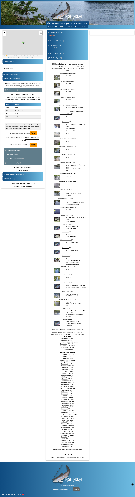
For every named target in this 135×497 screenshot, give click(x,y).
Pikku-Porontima (64, 375)
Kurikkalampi (64, 409)
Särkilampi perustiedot (11, 74)
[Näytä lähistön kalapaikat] (18, 494)
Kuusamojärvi (63, 345)
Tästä (33, 133)
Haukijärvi (64, 397)
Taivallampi (64, 442)
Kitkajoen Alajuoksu (65, 215)
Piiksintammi (65, 291)
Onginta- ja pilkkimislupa (12, 150)
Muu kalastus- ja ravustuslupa (14, 158)
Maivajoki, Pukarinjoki (66, 240)
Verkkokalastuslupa (11, 154)
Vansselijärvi (64, 403)
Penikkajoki (65, 248)
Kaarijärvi (64, 390)
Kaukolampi (64, 429)
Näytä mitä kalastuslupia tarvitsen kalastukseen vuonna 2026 (67, 457)
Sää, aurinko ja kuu (55, 53)
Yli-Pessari (64, 392)
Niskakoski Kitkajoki (65, 97)
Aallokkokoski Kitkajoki (65, 73)
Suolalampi (64, 364)
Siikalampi (64, 424)
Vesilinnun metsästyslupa (13, 163)
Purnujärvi (64, 416)
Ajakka (64, 446)
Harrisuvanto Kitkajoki (66, 114)
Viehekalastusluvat (11, 89)
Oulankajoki (65, 232)
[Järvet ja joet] (12, 494)
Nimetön (64, 367)
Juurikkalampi (64, 407)
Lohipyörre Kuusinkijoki (65, 173)
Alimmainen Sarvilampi (64, 414)
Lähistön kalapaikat (55, 58)
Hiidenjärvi (64, 444)
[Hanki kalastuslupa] (21, 494)
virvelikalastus (9, 99)
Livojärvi (65, 319)
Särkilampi (64, 354)
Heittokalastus (35, 97)
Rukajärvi (64, 362)
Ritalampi (64, 412)
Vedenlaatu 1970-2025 (55, 46)
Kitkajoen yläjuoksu (65, 162)
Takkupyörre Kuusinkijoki (66, 146)
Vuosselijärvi (64, 365)
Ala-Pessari (64, 405)
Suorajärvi (64, 399)
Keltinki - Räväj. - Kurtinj (63, 342)
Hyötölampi (64, 394)
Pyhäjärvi (64, 380)
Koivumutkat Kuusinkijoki (66, 207)
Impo (64, 395)
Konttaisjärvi (64, 401)
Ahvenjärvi (64, 379)
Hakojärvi (64, 418)
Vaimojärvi (64, 373)
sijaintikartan (74, 449)
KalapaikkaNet (66, 485)
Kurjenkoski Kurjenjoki (65, 299)
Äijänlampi (64, 377)
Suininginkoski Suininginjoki (66, 198)
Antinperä (64, 356)
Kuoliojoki (65, 274)
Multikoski (65, 308)
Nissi (63, 420)
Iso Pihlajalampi (64, 388)
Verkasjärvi (64, 410)
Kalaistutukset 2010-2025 (55, 34)
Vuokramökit (8, 61)
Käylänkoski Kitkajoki (66, 154)
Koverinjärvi (64, 384)
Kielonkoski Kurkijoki (65, 266)
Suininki (63, 340)
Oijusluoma (64, 347)
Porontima (64, 386)
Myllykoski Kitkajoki (65, 89)
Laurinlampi (64, 425)
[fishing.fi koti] (6, 494)
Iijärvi (63, 349)
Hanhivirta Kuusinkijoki (65, 138)
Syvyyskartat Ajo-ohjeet (56, 40)
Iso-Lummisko (64, 433)
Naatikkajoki (65, 224)
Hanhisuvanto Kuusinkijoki (65, 130)
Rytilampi (64, 422)
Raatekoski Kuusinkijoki (65, 181)
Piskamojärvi (64, 382)
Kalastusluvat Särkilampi (11, 78)
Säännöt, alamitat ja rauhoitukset (13, 174)
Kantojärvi (64, 427)
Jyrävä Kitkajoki (65, 81)
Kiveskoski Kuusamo (65, 189)
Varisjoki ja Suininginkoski (65, 105)
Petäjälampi (64, 358)
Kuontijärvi (64, 338)
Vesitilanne (8, 178)
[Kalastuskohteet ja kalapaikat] (9, 494)
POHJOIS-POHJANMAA (79, 27)
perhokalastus (16, 99)
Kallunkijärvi (63, 344)
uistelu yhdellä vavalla (27, 99)
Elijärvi (64, 439)
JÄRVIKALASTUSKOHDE (55, 27)
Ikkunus (64, 431)
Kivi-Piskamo (64, 369)
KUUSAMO (68, 27)
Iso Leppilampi (64, 360)
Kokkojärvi (64, 440)
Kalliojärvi (64, 371)
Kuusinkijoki (65, 122)
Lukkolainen (64, 435)
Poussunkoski (66, 256)
